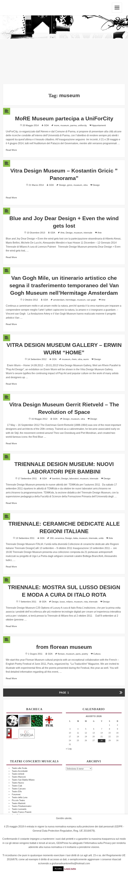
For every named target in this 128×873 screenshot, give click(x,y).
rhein (74, 359)
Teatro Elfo (17, 791)
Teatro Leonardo (19, 809)
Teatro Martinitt (18, 803)
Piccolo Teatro (18, 800)
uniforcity (82, 125)
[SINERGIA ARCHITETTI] (27, 733)
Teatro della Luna (19, 797)
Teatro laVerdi (18, 774)
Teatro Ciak (17, 786)
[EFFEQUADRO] (12, 733)
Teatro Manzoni (19, 777)
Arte (62, 232)
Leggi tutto (70, 868)
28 (102, 740)
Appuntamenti (99, 125)
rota (86, 601)
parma (73, 125)
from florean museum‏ (64, 647)
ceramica (59, 538)
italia (75, 538)
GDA (46, 125)
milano (69, 601)
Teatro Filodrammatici (21, 806)
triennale (88, 232)
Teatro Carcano (19, 789)
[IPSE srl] (49, 720)
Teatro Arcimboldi (19, 771)
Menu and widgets (117, 8)
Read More (11, 150)
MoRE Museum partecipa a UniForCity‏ (64, 118)
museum (64, 125)
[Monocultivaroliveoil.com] (37, 720)
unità (101, 538)
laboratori (74, 478)
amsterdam (58, 299)
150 (52, 538)
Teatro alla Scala (19, 768)
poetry (85, 654)
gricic (69, 185)
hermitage (71, 299)
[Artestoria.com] (24, 720)
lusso (62, 601)
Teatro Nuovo (18, 783)
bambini (56, 478)
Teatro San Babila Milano (23, 780)
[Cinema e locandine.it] (12, 720)
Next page (121, 692)
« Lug (68, 748)
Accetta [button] (58, 869)
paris (78, 654)
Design (62, 185)
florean (61, 654)
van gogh (91, 299)
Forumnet (16, 794)
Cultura (97, 654)
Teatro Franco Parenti (21, 812)
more (56, 125)
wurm (86, 359)
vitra (85, 185)
